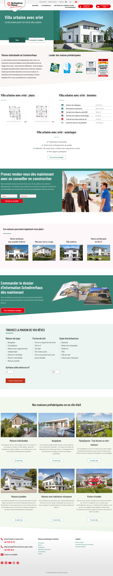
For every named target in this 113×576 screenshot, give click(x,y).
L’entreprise (41, 543)
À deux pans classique (69, 358)
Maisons (40, 545)
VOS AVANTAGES (70, 7)
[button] (66, 2)
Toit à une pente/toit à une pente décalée (45, 356)
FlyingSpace (12, 345)
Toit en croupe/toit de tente (45, 342)
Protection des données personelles (84, 544)
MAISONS (35, 5)
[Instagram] (14, 563)
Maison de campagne (69, 345)
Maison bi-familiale (15, 354)
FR (70, 2)
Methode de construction (44, 549)
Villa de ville (65, 354)
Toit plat (38, 348)
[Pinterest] (17, 563)
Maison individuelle (15, 358)
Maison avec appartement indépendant (18, 350)
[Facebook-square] (2, 563)
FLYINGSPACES (46, 5)
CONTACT (61, 2)
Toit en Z (38, 345)
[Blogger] (6, 563)
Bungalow (11, 342)
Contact (40, 554)
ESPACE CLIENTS (52, 2)
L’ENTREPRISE (42, 2)
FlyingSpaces (41, 547)
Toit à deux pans (41, 351)
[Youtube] (10, 563)
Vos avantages (41, 551)
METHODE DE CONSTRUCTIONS (64, 5)
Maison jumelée (14, 361)
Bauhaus (64, 342)
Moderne (64, 348)
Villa (63, 351)
